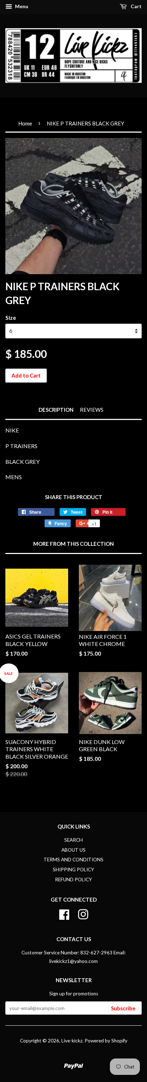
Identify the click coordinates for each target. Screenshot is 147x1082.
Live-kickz (71, 1040)
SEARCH (73, 840)
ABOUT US (73, 850)
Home (25, 123)
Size (10, 317)
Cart (136, 6)
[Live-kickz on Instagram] (83, 913)
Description (56, 409)
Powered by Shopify (106, 1040)
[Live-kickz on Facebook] (64, 913)
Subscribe (123, 1008)
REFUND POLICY (73, 879)
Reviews (91, 409)
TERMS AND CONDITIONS (73, 859)
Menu (21, 6)
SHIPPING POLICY (73, 869)
